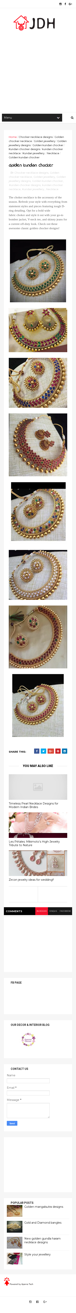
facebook (65, 911)
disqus (53, 911)
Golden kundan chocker (48, 145)
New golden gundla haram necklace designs (42, 1240)
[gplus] (70, 4)
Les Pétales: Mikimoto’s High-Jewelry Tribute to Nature (34, 843)
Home (13, 136)
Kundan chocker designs (24, 149)
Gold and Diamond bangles (42, 1222)
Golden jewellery (44, 141)
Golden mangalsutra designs (43, 1207)
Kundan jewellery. (34, 153)
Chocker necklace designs (36, 136)
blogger (42, 911)
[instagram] (60, 4)
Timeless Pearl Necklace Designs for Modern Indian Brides (33, 805)
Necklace (53, 153)
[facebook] (65, 4)
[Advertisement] (38, 70)
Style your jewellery (37, 1254)
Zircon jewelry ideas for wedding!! (31, 879)
